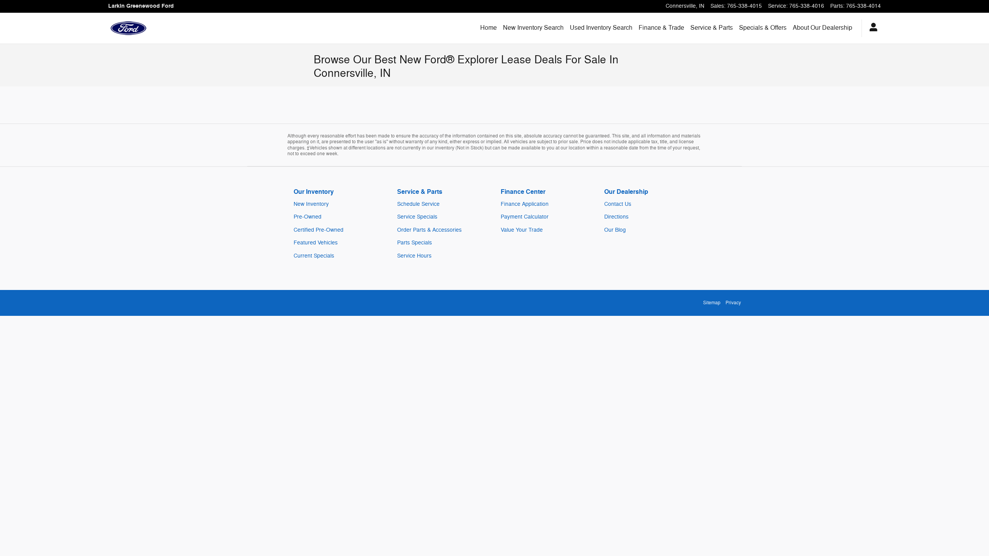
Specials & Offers (763, 28)
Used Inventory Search (601, 28)
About (822, 28)
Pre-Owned (307, 217)
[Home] (128, 28)
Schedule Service (418, 204)
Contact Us (617, 204)
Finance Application (525, 204)
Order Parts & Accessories (429, 230)
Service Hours (414, 256)
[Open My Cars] (871, 28)
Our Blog (615, 230)
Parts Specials (414, 242)
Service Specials (417, 217)
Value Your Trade (522, 230)
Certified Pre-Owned (318, 230)
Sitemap (712, 303)
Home (488, 28)
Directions (616, 217)
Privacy (733, 303)
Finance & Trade (661, 28)
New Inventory (311, 204)
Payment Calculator (525, 217)
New (533, 28)
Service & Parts (711, 28)
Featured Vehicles (316, 242)
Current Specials (314, 256)
